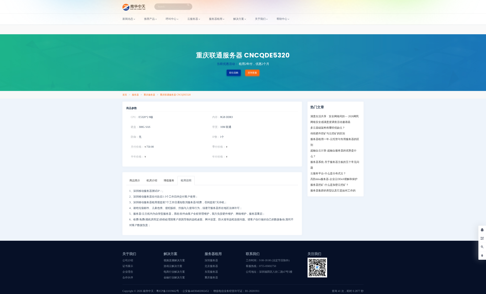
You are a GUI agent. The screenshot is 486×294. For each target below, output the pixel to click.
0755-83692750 (267, 266)
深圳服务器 (211, 260)
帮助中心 (282, 19)
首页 (124, 94)
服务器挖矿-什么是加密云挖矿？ (329, 184)
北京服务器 (211, 266)
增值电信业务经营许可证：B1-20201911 (236, 291)
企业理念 (127, 271)
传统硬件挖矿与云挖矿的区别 (327, 133)
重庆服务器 (149, 94)
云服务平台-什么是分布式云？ (328, 173)
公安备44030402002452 (195, 291)
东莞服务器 (211, 271)
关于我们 (260, 19)
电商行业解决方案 (174, 271)
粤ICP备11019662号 (167, 291)
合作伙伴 (127, 277)
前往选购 (233, 72)
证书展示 (127, 266)
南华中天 (148, 291)
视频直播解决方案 (174, 260)
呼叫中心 (171, 19)
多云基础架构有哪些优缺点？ (327, 127)
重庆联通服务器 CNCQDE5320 (175, 94)
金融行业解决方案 (174, 277)
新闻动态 (127, 19)
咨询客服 (252, 72)
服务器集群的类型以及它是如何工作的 (333, 190)
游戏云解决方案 (173, 266)
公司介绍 (127, 260)
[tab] (134, 180)
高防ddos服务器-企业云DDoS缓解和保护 (333, 179)
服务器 (135, 94)
